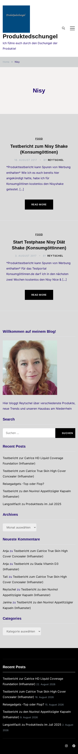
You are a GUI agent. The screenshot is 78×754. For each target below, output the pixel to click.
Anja (6, 551)
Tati (5, 576)
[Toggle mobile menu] (72, 28)
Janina (7, 602)
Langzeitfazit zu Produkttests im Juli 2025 (32, 504)
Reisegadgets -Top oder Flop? (23, 484)
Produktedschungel (30, 36)
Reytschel (56, 159)
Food (39, 139)
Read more (39, 204)
